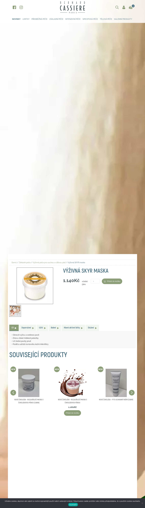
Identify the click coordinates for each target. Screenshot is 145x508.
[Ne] (142, 503)
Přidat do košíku (113, 281)
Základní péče (56, 19)
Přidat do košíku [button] (72, 413)
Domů (14, 262)
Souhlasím (73, 505)
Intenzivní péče (73, 19)
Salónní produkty (123, 19)
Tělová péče (106, 19)
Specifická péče (90, 19)
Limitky (26, 19)
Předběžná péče (39, 19)
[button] (132, 392)
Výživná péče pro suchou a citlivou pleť (49, 262)
